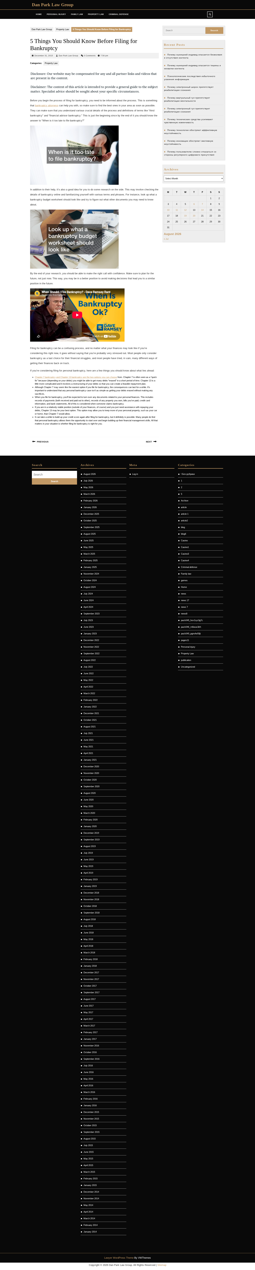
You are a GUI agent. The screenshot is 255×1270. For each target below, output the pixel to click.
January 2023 (90, 633)
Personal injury (188, 647)
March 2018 (89, 952)
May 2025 (88, 547)
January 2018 (90, 966)
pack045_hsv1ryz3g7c (192, 620)
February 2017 (91, 1032)
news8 (184, 613)
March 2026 (89, 494)
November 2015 (91, 1118)
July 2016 (88, 1065)
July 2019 (88, 853)
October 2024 (90, 580)
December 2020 (91, 766)
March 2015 (89, 1172)
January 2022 (90, 706)
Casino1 (185, 547)
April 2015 (88, 1165)
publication (186, 660)
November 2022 (91, 647)
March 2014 (89, 1218)
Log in (135, 474)
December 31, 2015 (44, 56)
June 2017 (89, 1005)
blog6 (183, 534)
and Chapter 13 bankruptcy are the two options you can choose (86, 377)
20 (194, 215)
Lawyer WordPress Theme (119, 1257)
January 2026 (90, 507)
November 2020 (91, 773)
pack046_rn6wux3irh (191, 627)
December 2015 (91, 1112)
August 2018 (90, 919)
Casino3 (185, 554)
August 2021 (90, 726)
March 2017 (89, 1025)
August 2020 (90, 793)
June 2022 (89, 673)
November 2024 (91, 573)
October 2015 (90, 1125)
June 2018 (89, 932)
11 (177, 210)
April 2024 (88, 607)
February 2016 (91, 1098)
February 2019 (91, 879)
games (184, 580)
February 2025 (91, 560)
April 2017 (88, 1019)
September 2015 (91, 1132)
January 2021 (90, 760)
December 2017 (91, 972)
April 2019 (88, 873)
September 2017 (91, 992)
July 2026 (88, 480)
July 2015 (88, 1145)
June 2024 (89, 600)
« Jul (166, 239)
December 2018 (91, 892)
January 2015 (90, 1185)
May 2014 (88, 1205)
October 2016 (90, 1052)
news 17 (185, 600)
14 (202, 210)
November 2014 (91, 1198)
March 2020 (89, 813)
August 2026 (90, 474)
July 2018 (88, 926)
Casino (184, 540)
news (183, 593)
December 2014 (91, 1192)
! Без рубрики (188, 474)
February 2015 (91, 1178)
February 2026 (91, 500)
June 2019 (89, 859)
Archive (184, 500)
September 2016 (91, 1059)
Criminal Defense (119, 14)
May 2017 (88, 1012)
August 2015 (90, 1138)
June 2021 (89, 740)
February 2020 (91, 819)
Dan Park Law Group (52, 4)
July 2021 (88, 733)
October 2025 (90, 520)
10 (168, 210)
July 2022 (88, 666)
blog (183, 527)
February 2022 (91, 700)
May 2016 (88, 1079)
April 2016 (88, 1085)
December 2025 (91, 514)
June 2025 (89, 540)
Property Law (96, 14)
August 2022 (90, 660)
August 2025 (90, 534)
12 (185, 210)
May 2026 (88, 487)
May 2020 (88, 806)
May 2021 (88, 746)
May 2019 (88, 866)
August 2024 (90, 587)
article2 (184, 520)
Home (39, 14)
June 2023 (89, 627)
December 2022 (91, 640)
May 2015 (88, 1158)
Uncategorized (188, 666)
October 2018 (90, 906)
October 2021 (90, 720)
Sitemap (161, 1265)
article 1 (184, 514)
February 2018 (91, 959)
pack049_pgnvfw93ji (191, 633)
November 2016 (91, 1045)
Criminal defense (189, 567)
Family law (186, 573)
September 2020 (91, 786)
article (184, 507)
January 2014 (90, 1231)
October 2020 (90, 779)
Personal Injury (56, 14)
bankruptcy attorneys (46, 105)
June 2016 (89, 1072)
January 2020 (90, 826)
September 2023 (91, 613)
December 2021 (91, 713)
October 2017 (90, 986)
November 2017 (91, 979)
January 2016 (90, 1105)
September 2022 (91, 653)
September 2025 (91, 527)
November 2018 (91, 899)
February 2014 (91, 1225)
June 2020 (89, 799)
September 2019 (91, 839)
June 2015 (89, 1152)
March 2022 (89, 693)
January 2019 (90, 886)
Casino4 (185, 560)
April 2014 (88, 1211)
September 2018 (91, 912)
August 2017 (90, 999)
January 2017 (90, 1039)
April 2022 (88, 686)
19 (185, 215)
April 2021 (88, 753)
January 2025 (90, 567)
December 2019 (91, 833)
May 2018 (88, 939)
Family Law (77, 14)
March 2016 (89, 1092)
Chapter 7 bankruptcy (45, 377)
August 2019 (90, 846)
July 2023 (88, 620)
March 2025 (89, 554)
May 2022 (88, 680)
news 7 (184, 607)
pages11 (185, 640)
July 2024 (88, 593)
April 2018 (88, 946)
